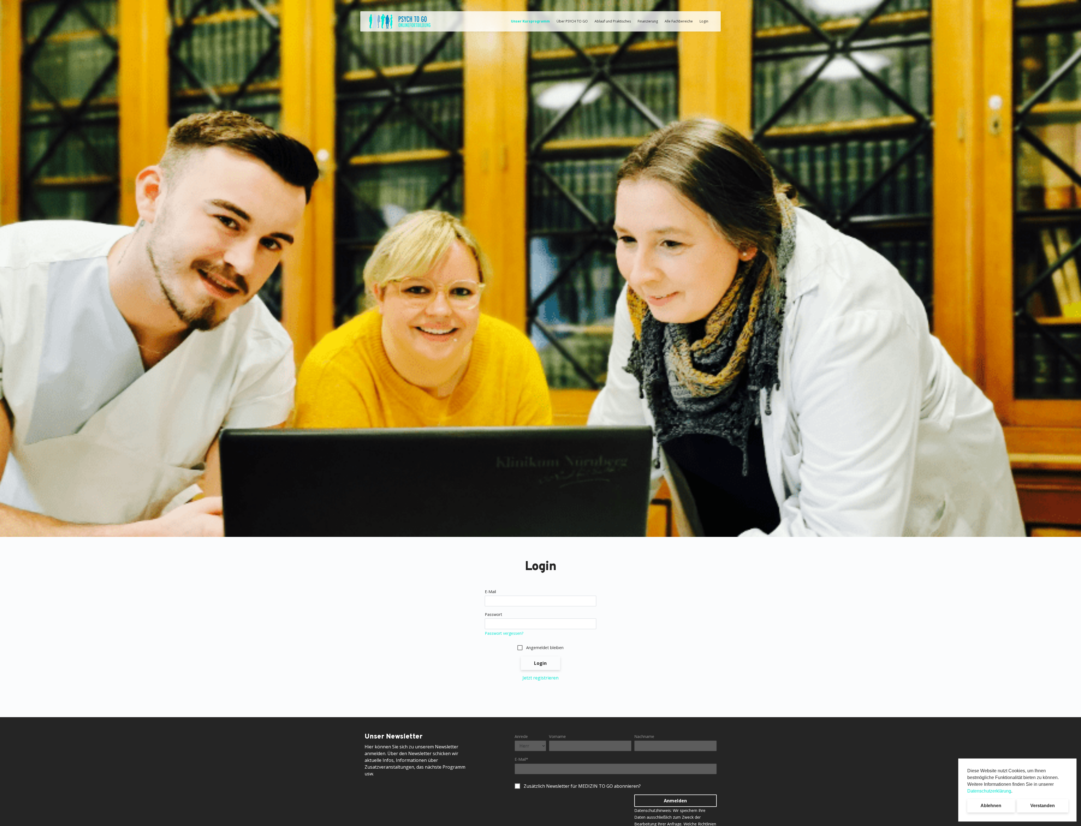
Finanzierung (648, 21)
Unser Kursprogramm (530, 21)
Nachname (644, 736)
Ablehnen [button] (991, 805)
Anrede (521, 736)
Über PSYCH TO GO (572, 21)
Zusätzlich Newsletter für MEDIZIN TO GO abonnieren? (582, 786)
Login (704, 21)
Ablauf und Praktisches (613, 21)
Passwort (493, 614)
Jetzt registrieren (540, 678)
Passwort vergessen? (504, 633)
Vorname (557, 736)
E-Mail (490, 591)
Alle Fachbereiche (679, 21)
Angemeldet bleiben (545, 647)
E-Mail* (521, 759)
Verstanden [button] (1042, 805)
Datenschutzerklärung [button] (989, 791)
